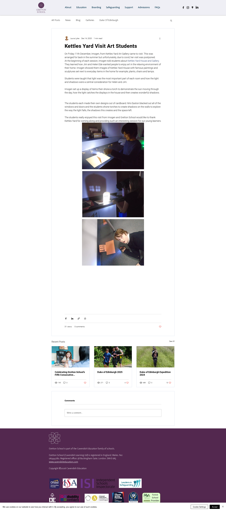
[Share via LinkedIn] (72, 318)
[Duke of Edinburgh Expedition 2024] (155, 356)
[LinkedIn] (197, 7)
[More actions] (159, 38)
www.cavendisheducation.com (63, 462)
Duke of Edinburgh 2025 (109, 372)
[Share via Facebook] (66, 318)
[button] (82, 7)
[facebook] (183, 7)
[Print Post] (85, 318)
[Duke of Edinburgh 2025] (113, 356)
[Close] (222, 507)
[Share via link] (78, 318)
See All (171, 341)
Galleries (90, 20)
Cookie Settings (199, 507)
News (68, 20)
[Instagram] (188, 7)
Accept (214, 507)
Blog (78, 20)
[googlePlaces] (192, 7)
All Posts (56, 20)
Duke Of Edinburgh (108, 20)
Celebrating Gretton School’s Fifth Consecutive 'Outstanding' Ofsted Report (70, 373)
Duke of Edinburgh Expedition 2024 (155, 373)
